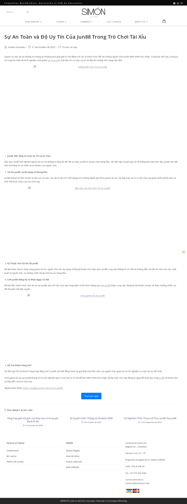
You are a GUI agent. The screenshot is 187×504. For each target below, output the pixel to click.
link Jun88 (105, 285)
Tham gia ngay (91, 396)
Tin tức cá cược (69, 47)
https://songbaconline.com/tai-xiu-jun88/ (43, 388)
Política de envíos (15, 461)
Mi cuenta (11, 456)
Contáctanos (13, 450)
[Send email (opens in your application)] (181, 3)
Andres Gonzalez (16, 47)
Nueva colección (74, 461)
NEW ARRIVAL (72, 467)
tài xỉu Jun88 (54, 60)
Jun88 (162, 377)
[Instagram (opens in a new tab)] (178, 3)
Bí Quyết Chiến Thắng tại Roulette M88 (91, 418)
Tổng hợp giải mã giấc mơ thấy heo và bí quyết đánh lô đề (32, 420)
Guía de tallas (72, 456)
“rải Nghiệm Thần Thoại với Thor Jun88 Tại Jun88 (149, 418)
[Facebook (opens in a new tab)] (174, 3)
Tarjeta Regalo (73, 450)
